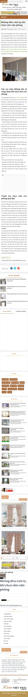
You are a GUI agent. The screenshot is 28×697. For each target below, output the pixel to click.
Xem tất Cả (23, 499)
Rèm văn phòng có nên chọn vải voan (17, 294)
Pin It (7, 600)
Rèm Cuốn (6, 650)
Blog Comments (7, 311)
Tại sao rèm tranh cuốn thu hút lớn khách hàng (16, 2)
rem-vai (4, 389)
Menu (4, 17)
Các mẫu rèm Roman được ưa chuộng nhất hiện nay (17, 420)
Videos (5, 497)
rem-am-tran (13, 379)
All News (24, 652)
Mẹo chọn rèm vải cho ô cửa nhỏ (17, 445)
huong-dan (5, 379)
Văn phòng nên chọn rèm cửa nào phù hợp (16, 287)
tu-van (9, 392)
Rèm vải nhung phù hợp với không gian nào (16, 479)
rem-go (22, 382)
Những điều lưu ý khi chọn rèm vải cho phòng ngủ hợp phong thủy (18, 412)
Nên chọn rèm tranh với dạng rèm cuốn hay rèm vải (18, 404)
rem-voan (20, 389)
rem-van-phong (12, 389)
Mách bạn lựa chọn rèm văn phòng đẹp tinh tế (16, 280)
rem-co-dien (15, 382)
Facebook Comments (21, 311)
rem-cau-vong (6, 382)
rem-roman (13, 385)
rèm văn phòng (20, 97)
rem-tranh (20, 385)
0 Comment (22, 29)
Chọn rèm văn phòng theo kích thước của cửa (17, 302)
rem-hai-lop (5, 385)
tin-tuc (4, 392)
